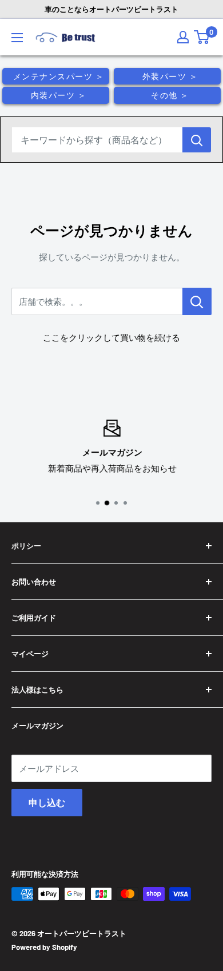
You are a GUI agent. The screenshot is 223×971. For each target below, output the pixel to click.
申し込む (47, 802)
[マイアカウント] (183, 37)
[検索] (196, 139)
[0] (201, 37)
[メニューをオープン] (17, 37)
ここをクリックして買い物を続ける (111, 337)
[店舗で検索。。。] (197, 301)
